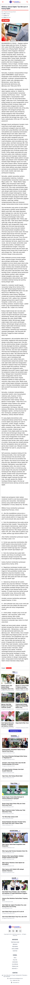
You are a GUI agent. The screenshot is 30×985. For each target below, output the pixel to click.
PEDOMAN (15, 946)
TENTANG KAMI (15, 942)
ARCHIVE (14, 968)
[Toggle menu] (2, 1)
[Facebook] (16, 931)
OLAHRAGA (15, 964)
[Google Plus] (20, 931)
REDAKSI (15, 944)
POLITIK (15, 959)
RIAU (15, 957)
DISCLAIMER (15, 948)
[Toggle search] (27, 1)
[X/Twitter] (13, 931)
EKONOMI (15, 962)
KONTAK (15, 950)
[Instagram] (9, 931)
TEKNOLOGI (15, 966)
